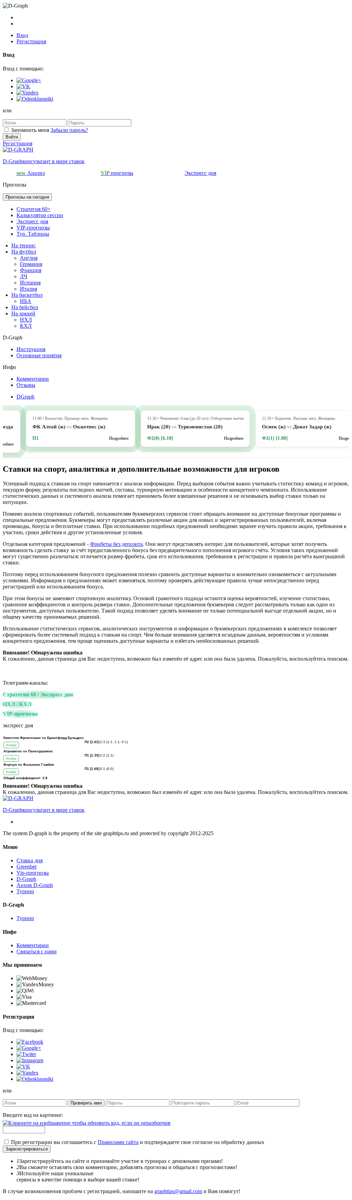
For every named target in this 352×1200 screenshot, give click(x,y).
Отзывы (25, 385)
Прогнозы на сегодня (27, 197)
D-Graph (26, 879)
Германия (31, 264)
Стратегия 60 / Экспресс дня (38, 694)
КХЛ (26, 326)
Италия (28, 289)
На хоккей (23, 313)
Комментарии (32, 379)
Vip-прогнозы (32, 873)
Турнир (25, 891)
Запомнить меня (30, 130)
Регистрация (31, 41)
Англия (28, 258)
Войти (12, 136)
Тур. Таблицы (32, 234)
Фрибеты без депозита (116, 544)
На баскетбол (27, 295)
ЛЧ (23, 276)
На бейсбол (24, 307)
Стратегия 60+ (33, 209)
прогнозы (117, 173)
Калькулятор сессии (39, 215)
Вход (22, 35)
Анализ (30, 173)
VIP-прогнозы (33, 228)
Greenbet (26, 867)
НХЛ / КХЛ (17, 704)
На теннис (23, 245)
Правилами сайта (118, 1142)
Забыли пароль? (69, 130)
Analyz (11, 745)
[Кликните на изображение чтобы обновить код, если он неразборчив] (86, 1123)
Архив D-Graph (34, 885)
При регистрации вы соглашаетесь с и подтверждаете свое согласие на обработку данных (137, 1142)
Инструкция (30, 349)
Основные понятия (39, 355)
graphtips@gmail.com (178, 1191)
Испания (30, 282)
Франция (30, 270)
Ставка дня (29, 860)
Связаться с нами (36, 951)
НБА (25, 301)
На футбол (23, 252)
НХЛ (26, 320)
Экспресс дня (200, 173)
